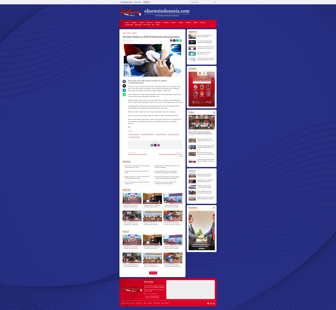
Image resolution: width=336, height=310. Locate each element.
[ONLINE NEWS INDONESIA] (130, 12)
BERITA (123, 41)
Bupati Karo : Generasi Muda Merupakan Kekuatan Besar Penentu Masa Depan (137, 166)
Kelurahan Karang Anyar (174, 134)
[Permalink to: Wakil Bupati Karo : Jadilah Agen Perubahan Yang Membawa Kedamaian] (152, 198)
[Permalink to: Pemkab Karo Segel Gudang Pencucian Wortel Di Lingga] (172, 198)
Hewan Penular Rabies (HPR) (147, 134)
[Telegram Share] (177, 40)
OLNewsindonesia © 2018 (127, 303)
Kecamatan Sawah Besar (161, 134)
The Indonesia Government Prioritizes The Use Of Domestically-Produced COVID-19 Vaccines (205, 53)
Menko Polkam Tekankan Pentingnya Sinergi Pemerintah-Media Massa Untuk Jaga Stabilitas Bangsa (200, 133)
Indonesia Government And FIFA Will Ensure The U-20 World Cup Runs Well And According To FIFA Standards (205, 47)
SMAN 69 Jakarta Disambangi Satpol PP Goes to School (170, 154)
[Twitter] (155, 145)
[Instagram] (158, 145)
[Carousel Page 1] (199, 248)
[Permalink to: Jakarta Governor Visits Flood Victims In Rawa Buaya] (192, 36)
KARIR (144, 303)
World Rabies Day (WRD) (134, 137)
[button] (215, 2)
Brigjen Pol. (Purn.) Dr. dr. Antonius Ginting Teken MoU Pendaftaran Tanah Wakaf (137, 177)
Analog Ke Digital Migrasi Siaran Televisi (137, 153)
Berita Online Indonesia (134, 134)
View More (153, 273)
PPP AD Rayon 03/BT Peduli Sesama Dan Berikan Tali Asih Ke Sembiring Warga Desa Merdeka (167, 177)
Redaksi (150, 303)
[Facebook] (151, 145)
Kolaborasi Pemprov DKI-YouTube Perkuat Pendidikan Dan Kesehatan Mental (206, 160)
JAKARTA (127, 41)
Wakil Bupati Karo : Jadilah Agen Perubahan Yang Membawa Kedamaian (167, 166)
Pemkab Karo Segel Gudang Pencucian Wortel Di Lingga (137, 171)
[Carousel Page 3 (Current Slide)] (204, 248)
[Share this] (171, 40)
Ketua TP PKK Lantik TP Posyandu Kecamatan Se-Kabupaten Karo (137, 182)
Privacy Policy (165, 303)
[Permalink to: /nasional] (214, 112)
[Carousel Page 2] (202, 248)
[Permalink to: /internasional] (214, 208)
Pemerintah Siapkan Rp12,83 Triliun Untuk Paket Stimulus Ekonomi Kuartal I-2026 (206, 146)
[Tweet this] (174, 40)
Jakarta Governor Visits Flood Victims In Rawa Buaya (204, 35)
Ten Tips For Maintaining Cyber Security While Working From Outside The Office (205, 41)
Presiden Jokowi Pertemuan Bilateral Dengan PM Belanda (201, 245)
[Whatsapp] (180, 40)
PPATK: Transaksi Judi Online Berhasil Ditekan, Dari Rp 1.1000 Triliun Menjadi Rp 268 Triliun (205, 139)
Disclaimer (157, 303)
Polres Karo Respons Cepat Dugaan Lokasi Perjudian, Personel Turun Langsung (165, 182)
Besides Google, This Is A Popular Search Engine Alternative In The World (205, 58)
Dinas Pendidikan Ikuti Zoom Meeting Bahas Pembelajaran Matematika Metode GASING (166, 171)
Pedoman (138, 303)
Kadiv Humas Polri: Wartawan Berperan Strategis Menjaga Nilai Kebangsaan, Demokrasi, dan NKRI (206, 153)
